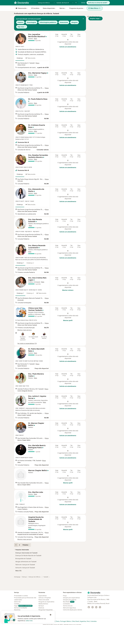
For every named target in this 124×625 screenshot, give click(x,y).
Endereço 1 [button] (20, 263)
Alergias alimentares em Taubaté (25, 561)
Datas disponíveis (49, 8)
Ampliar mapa (94, 18)
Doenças (24, 577)
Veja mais (21, 27)
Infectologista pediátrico (48, 22)
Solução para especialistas (71, 598)
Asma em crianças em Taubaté (25, 568)
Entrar (83, 3)
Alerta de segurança (69, 608)
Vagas (23, 606)
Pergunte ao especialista (46, 602)
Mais (35, 38)
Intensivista (64, 22)
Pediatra (20, 22)
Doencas (41, 608)
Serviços (41, 606)
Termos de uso (67, 606)
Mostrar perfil (67, 320)
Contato (16, 604)
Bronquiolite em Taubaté (23, 558)
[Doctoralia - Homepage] (24, 2)
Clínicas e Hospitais (45, 598)
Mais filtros (95, 8)
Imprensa (17, 610)
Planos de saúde (44, 600)
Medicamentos (43, 604)
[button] (83, 19)
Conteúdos (66, 604)
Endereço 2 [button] (30, 263)
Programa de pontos (76, 8)
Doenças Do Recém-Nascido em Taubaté (28, 555)
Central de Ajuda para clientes (72, 610)
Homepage (17, 577)
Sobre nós (17, 602)
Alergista (74, 22)
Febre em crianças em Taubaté (25, 565)
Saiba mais (29, 621)
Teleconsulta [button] (31, 58)
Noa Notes (68, 602)
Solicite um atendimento (67, 47)
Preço (65, 596)
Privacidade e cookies (21, 596)
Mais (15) (18, 571)
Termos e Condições (20, 608)
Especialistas (43, 596)
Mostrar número (67, 290)
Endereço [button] (20, 58)
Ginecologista (31, 22)
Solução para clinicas (69, 600)
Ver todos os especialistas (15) (27, 343)
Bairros (62, 8)
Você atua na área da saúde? (97, 3)
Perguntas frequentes (46, 610)
